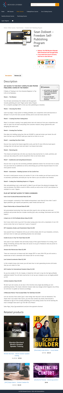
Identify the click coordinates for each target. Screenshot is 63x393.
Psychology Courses (22, 16)
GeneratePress (40, 391)
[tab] (8, 75)
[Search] (57, 4)
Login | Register (5, 20)
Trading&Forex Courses (32, 11)
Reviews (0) (18, 75)
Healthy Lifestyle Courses (8, 16)
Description (8, 75)
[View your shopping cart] (13, 20)
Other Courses (20, 11)
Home (3, 11)
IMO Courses (10, 11)
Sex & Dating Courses (46, 11)
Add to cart (50, 67)
